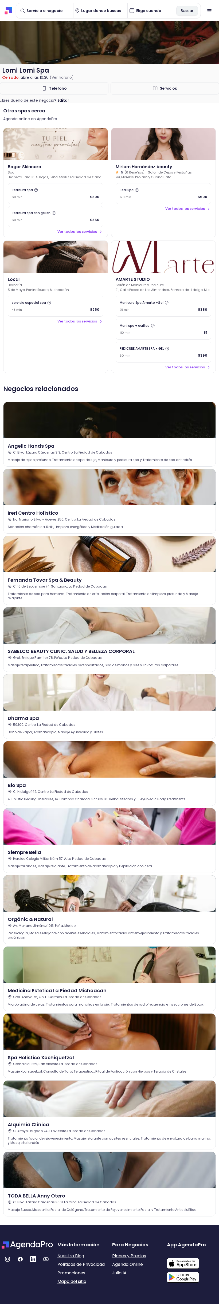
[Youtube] (46, 1259)
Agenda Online (127, 1264)
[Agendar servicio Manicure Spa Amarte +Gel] (163, 306)
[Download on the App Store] (192, 1261)
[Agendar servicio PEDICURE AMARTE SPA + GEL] (163, 352)
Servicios (168, 88)
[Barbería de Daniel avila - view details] (55, 257)
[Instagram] (7, 1259)
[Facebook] (20, 1259)
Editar (63, 100)
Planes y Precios (129, 1256)
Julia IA (119, 1273)
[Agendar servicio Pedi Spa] (163, 193)
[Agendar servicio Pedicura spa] (55, 193)
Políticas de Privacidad (81, 1264)
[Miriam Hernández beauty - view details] (163, 144)
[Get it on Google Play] (192, 1276)
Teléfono (58, 88)
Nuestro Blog (70, 1256)
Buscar (187, 10)
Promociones (71, 1273)
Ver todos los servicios (77, 231)
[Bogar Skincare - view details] (55, 144)
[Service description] (36, 190)
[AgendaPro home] (8, 11)
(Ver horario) (62, 77)
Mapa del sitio (71, 1281)
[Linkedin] (33, 1259)
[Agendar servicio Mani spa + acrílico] (163, 329)
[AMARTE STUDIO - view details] (163, 257)
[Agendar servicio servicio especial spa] (55, 306)
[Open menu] (209, 10)
